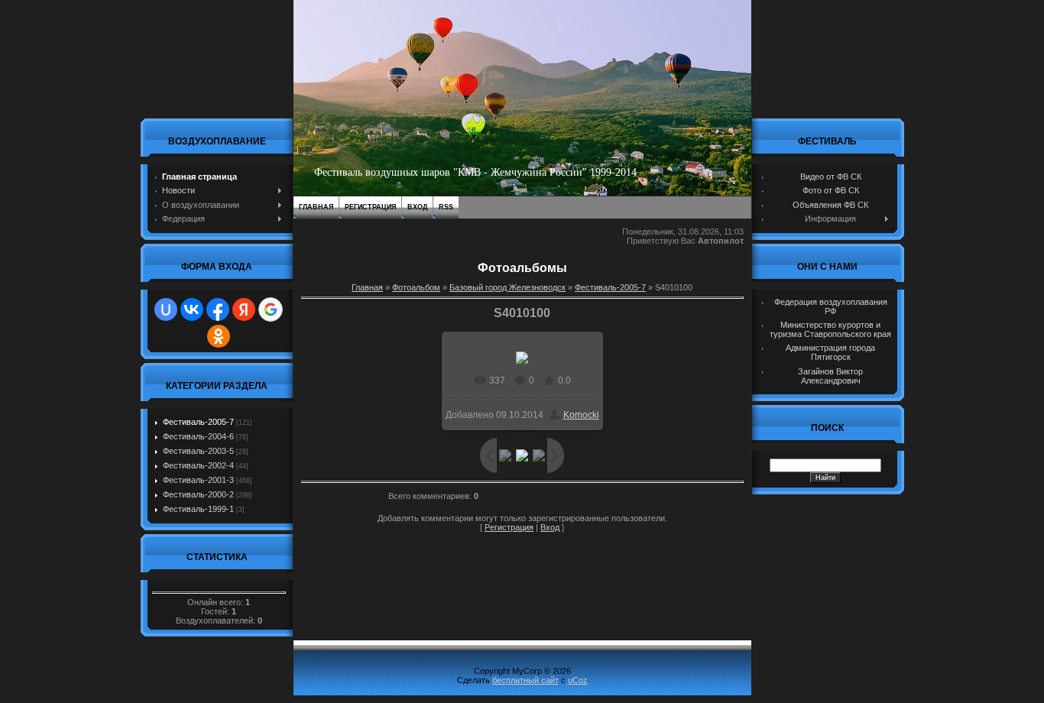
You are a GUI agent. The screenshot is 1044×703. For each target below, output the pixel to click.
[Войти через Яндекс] (243, 309)
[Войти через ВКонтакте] (191, 309)
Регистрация (370, 207)
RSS (446, 207)
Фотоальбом (416, 287)
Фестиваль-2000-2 (198, 494)
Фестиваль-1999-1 (198, 508)
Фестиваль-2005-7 (198, 421)
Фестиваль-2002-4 (198, 465)
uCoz (578, 680)
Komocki (581, 415)
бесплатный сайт (525, 680)
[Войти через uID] (165, 309)
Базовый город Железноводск (507, 287)
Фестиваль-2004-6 (198, 436)
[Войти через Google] (270, 309)
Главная (316, 207)
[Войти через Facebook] (217, 309)
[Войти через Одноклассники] (218, 336)
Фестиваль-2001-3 (198, 479)
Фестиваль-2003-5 (198, 450)
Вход (417, 207)
